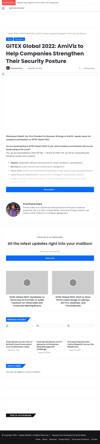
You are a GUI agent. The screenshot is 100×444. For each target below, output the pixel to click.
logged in (20, 372)
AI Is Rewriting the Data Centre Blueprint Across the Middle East (80, 344)
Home (10, 33)
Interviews (19, 39)
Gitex (16, 33)
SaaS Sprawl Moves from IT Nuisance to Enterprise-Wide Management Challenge (49, 346)
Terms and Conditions (80, 439)
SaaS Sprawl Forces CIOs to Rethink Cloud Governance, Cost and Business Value (19, 344)
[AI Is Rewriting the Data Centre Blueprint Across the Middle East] (80, 331)
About (44, 439)
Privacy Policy (64, 439)
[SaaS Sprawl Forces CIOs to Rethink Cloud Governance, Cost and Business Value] (19, 331)
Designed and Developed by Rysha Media (69, 435)
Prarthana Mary (17, 68)
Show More (49, 189)
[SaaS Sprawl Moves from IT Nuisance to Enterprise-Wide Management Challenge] (50, 331)
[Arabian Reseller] (16, 8)
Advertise (53, 439)
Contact (94, 439)
